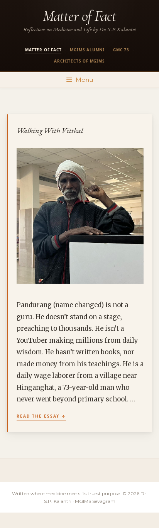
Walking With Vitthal (50, 130)
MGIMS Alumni (87, 49)
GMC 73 (121, 49)
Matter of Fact (80, 15)
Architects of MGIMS (79, 61)
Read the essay (38, 416)
